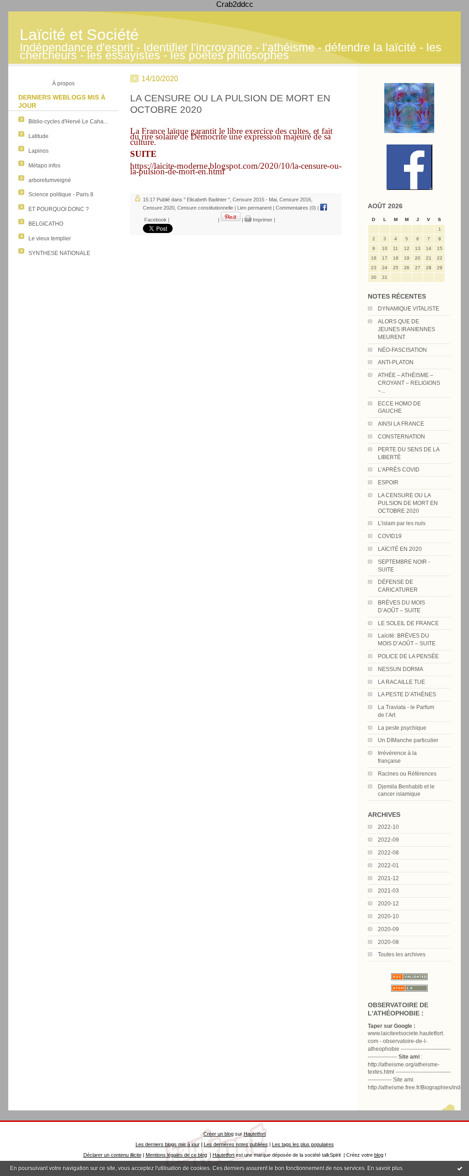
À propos (63, 83)
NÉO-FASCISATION (402, 350)
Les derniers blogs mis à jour (168, 1144)
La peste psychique (402, 728)
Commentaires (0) (296, 208)
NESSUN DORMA (400, 669)
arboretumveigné (49, 180)
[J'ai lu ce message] (460, 1168)
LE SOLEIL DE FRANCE (408, 623)
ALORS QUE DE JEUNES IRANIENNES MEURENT (406, 329)
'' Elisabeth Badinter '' (207, 199)
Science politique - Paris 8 (60, 194)
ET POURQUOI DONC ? (58, 209)
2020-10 (388, 916)
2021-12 (388, 878)
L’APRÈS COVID (399, 469)
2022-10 (388, 827)
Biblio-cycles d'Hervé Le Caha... (68, 121)
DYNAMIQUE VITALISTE (408, 308)
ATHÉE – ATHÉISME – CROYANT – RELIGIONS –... (409, 383)
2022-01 (388, 865)
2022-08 (388, 852)
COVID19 (390, 536)
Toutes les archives (401, 954)
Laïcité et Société (79, 34)
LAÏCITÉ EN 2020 (400, 549)
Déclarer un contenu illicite (112, 1155)
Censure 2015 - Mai (255, 199)
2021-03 (388, 891)
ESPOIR (388, 482)
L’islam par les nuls (401, 523)
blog (378, 1155)
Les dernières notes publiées (236, 1144)
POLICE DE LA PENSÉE (408, 656)
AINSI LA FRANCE (401, 424)
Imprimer (262, 219)
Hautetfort (255, 1134)
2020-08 (388, 942)
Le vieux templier (49, 238)
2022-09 (388, 840)
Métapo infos (44, 165)
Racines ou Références (407, 774)
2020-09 (388, 929)
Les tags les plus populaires (303, 1144)
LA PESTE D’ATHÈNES (407, 694)
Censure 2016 (295, 199)
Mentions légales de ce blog (176, 1155)
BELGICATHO (45, 224)
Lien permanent (254, 208)
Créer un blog (218, 1134)
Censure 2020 (159, 208)
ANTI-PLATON (396, 362)
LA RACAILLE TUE (401, 682)
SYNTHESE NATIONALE (59, 253)
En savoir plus (385, 1168)
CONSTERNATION (401, 436)
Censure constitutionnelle (205, 208)
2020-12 (388, 903)
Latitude (38, 136)
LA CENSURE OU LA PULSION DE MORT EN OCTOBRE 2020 (408, 503)
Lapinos (38, 151)
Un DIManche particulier (408, 740)
